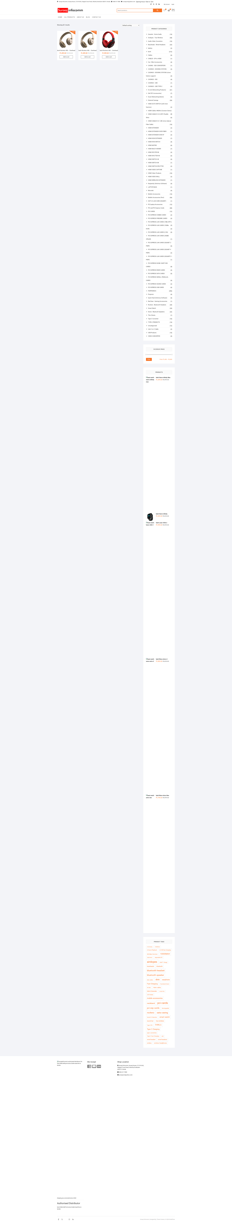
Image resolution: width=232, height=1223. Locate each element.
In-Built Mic (162, 991)
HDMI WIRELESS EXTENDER (156, 180)
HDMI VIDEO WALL (154, 176)
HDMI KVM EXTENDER (155, 138)
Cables (150, 55)
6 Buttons (157, 946)
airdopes (152, 961)
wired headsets (162, 1039)
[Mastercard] (94, 1066)
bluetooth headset (156, 970)
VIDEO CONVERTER (154, 336)
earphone (166, 980)
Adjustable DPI (158, 957)
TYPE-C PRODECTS (154, 322)
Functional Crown (164, 984)
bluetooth (160, 966)
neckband (151, 1003)
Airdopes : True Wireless (155, 38)
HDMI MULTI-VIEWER (154, 149)
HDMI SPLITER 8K (153, 152)
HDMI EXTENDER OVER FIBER (157, 131)
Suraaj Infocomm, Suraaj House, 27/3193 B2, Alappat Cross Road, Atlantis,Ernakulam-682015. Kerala (84, 1)
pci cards (162, 1003)
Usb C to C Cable (153, 329)
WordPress (172, 1219)
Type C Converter (153, 319)
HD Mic (149, 987)
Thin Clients (151, 315)
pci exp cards (153, 1008)
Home (60, 17)
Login (172, 4)
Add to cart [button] (66, 57)
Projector (151, 294)
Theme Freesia (160, 1219)
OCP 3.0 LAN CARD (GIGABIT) (157, 201)
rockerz (150, 1012)
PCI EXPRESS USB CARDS (156, 287)
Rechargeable (165, 1008)
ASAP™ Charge (163, 962)
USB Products (152, 332)
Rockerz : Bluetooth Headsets (157, 305)
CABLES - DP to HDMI (154, 58)
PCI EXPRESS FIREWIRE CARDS (157, 218)
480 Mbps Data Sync (152, 954)
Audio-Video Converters (155, 41)
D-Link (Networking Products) (157, 90)
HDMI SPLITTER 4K (154, 156)
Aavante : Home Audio (155, 34)
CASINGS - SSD (152, 79)
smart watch (165, 1017)
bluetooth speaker (155, 975)
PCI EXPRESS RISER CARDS (156, 270)
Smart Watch (152, 308)
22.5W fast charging (165, 950)
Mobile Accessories (154, 194)
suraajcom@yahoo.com (129, 1)
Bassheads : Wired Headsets (156, 44)
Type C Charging (153, 1029)
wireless (149, 1043)
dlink (158, 979)
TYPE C (158, 1025)
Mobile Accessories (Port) (156, 197)
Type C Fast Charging (153, 1036)
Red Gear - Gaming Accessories (157, 301)
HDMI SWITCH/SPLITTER (155, 166)
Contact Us (96, 17)
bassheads (150, 966)
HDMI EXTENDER (153, 128)
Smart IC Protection (152, 1017)
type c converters (152, 1033)
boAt (149, 51)
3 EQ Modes (149, 946)
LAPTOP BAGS (152, 187)
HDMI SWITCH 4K (153, 159)
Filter (148, 359)
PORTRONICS (152, 291)
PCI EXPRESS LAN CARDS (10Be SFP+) (160, 222)
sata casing (162, 1012)
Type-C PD (149, 1025)
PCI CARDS (151, 211)
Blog (88, 17)
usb (162, 1036)
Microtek (151, 190)
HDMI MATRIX (152, 145)
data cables (150, 980)
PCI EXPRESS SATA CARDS (156, 273)
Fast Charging (152, 984)
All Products (69, 17)
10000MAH (165, 954)
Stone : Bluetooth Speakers (156, 312)
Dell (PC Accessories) (154, 93)
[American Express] (89, 1066)
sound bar (150, 1021)
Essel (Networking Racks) (156, 97)
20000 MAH (149, 957)
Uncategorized (152, 326)
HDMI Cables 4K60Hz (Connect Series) (160, 110)
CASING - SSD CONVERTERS (156, 65)
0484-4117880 (116, 1)
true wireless (160, 1021)
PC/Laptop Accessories (155, 204)
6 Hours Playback (152, 950)
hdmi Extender (152, 991)
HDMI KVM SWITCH (154, 142)
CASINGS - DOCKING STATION (157, 69)
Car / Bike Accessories (155, 62)
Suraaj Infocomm (144, 1219)
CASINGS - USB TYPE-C (155, 86)
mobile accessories (155, 998)
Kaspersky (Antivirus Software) (157, 183)
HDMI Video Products (154, 173)
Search (157, 10)
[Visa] (99, 1066)
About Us (80, 17)
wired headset (151, 1039)
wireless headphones (160, 1043)
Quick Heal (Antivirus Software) (157, 298)
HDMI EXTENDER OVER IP (156, 135)
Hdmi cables (157, 987)
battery (150, 48)
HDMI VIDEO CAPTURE (155, 169)
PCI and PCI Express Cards (156, 208)
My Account (167, 4)
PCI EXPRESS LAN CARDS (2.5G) (158, 232)
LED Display (150, 994)
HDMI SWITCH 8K (153, 162)
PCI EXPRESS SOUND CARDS (157, 284)
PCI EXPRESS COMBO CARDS (157, 215)
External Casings (153, 100)
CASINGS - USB (152, 83)
